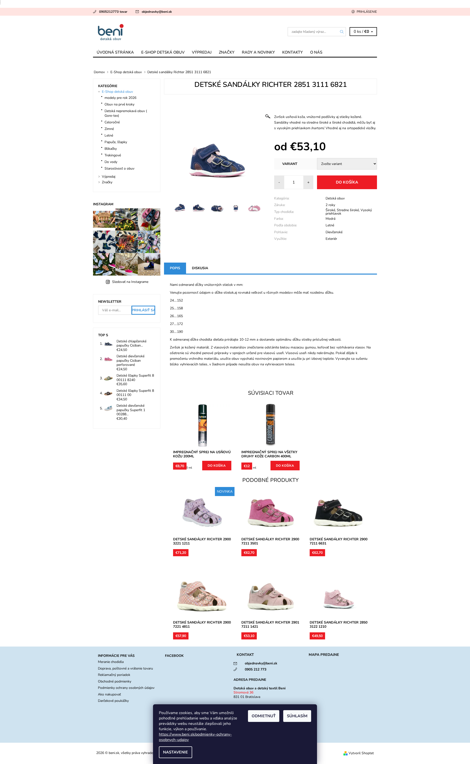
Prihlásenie (367, 12)
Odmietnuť (264, 716)
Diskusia (200, 268)
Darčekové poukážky (113, 700)
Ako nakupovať (109, 694)
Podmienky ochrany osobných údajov (126, 687)
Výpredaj (202, 52)
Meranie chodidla (111, 662)
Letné (330, 225)
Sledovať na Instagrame (130, 281)
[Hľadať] (342, 31)
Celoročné (112, 122)
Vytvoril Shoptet (361, 753)
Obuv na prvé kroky (119, 104)
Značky (227, 52)
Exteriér (331, 238)
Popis (175, 268)
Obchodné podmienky (114, 681)
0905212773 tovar (113, 12)
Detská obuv (335, 198)
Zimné (109, 129)
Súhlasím (297, 716)
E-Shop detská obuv (163, 52)
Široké (330, 210)
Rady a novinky (258, 52)
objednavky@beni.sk (157, 12)
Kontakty (292, 52)
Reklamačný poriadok (114, 674)
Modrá (330, 218)
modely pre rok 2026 (120, 97)
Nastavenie (175, 752)
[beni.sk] (164, 31)
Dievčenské (334, 232)
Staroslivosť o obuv (119, 168)
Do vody (111, 162)
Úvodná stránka (115, 52)
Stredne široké (348, 210)
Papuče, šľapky (116, 142)
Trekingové (113, 155)
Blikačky (111, 148)
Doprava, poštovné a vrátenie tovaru (125, 668)
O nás (316, 52)
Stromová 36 (243, 692)
